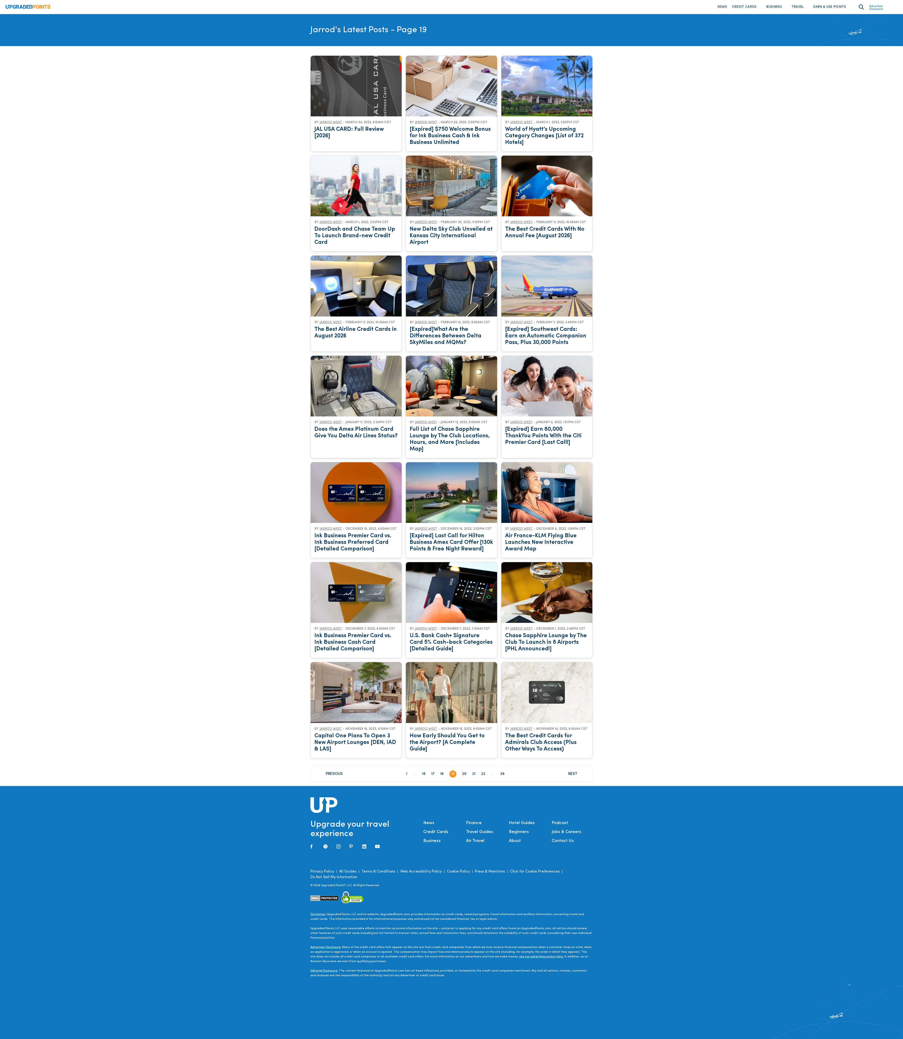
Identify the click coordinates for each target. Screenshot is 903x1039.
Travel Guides (479, 832)
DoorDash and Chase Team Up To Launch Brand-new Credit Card (354, 235)
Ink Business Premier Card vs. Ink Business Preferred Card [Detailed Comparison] (352, 542)
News (722, 7)
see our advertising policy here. (541, 956)
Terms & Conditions (378, 871)
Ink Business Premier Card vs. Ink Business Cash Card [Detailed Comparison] (352, 642)
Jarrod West (331, 122)
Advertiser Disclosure (876, 8)
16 (424, 774)
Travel (798, 7)
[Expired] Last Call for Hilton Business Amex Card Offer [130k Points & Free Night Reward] (451, 542)
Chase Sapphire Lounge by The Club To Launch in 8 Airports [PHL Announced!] (546, 642)
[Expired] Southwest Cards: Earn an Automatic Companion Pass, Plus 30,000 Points (545, 336)
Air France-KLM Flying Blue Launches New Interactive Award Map (541, 542)
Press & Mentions (490, 871)
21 (473, 774)
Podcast (560, 823)
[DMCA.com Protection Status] (324, 898)
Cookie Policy (458, 871)
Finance (474, 823)
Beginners (519, 832)
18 (442, 774)
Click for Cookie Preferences (535, 871)
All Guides (347, 871)
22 (483, 774)
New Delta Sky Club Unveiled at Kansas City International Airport (451, 235)
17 (433, 774)
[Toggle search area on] (861, 7)
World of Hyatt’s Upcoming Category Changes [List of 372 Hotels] (544, 135)
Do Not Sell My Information (333, 877)
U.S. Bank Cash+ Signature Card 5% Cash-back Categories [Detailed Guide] (451, 642)
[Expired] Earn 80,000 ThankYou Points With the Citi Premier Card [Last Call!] (543, 436)
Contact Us (563, 841)
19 (453, 774)
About (515, 841)
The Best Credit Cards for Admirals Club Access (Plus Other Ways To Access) (541, 742)
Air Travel (475, 841)
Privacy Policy (322, 871)
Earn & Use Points (829, 7)
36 (502, 774)
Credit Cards (744, 7)
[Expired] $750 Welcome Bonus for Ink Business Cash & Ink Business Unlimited (450, 135)
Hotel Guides (522, 823)
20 (464, 774)
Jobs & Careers (566, 832)
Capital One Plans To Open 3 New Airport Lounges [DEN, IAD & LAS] (355, 742)
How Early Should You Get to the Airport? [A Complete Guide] (447, 742)
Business (774, 7)
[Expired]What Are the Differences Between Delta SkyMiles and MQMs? (445, 336)
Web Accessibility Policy (421, 871)
